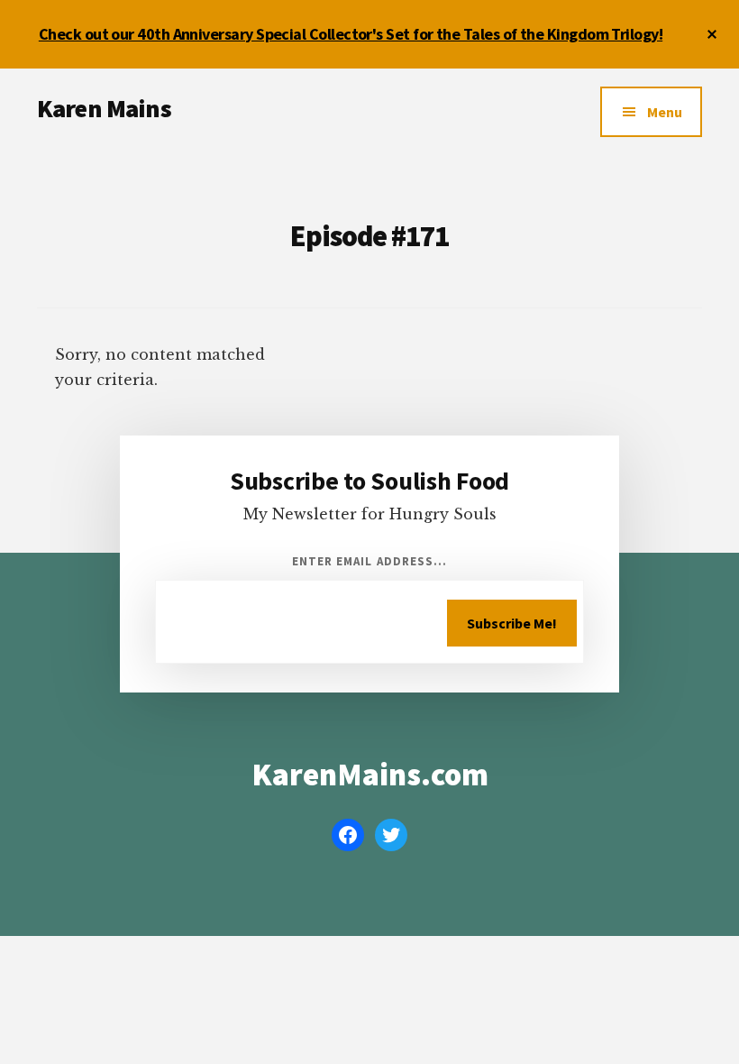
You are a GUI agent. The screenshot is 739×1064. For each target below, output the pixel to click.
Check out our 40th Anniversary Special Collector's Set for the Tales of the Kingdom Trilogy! (350, 33)
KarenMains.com (369, 774)
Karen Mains (104, 108)
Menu (664, 112)
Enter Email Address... (369, 561)
